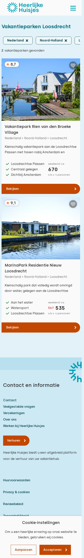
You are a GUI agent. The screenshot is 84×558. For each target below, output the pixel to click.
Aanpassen (23, 550)
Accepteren (52, 550)
